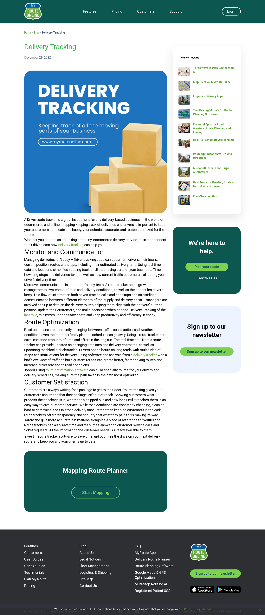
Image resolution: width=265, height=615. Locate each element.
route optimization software (67, 370)
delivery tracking (70, 245)
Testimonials (34, 572)
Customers (146, 11)
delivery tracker (145, 355)
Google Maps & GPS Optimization (150, 575)
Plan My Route (35, 579)
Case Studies (34, 566)
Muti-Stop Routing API (152, 584)
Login (231, 11)
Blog (37, 32)
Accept (206, 609)
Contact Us (88, 586)
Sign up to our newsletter (207, 351)
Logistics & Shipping (96, 572)
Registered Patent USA (153, 591)
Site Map (86, 579)
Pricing (117, 11)
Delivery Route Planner (152, 559)
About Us (87, 553)
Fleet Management (94, 566)
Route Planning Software (154, 566)
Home (28, 32)
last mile (30, 315)
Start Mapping (95, 492)
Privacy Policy (192, 609)
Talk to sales (207, 278)
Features (90, 11)
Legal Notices (90, 559)
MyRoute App (145, 553)
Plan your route (207, 267)
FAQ (138, 546)
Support (176, 11)
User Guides (33, 559)
